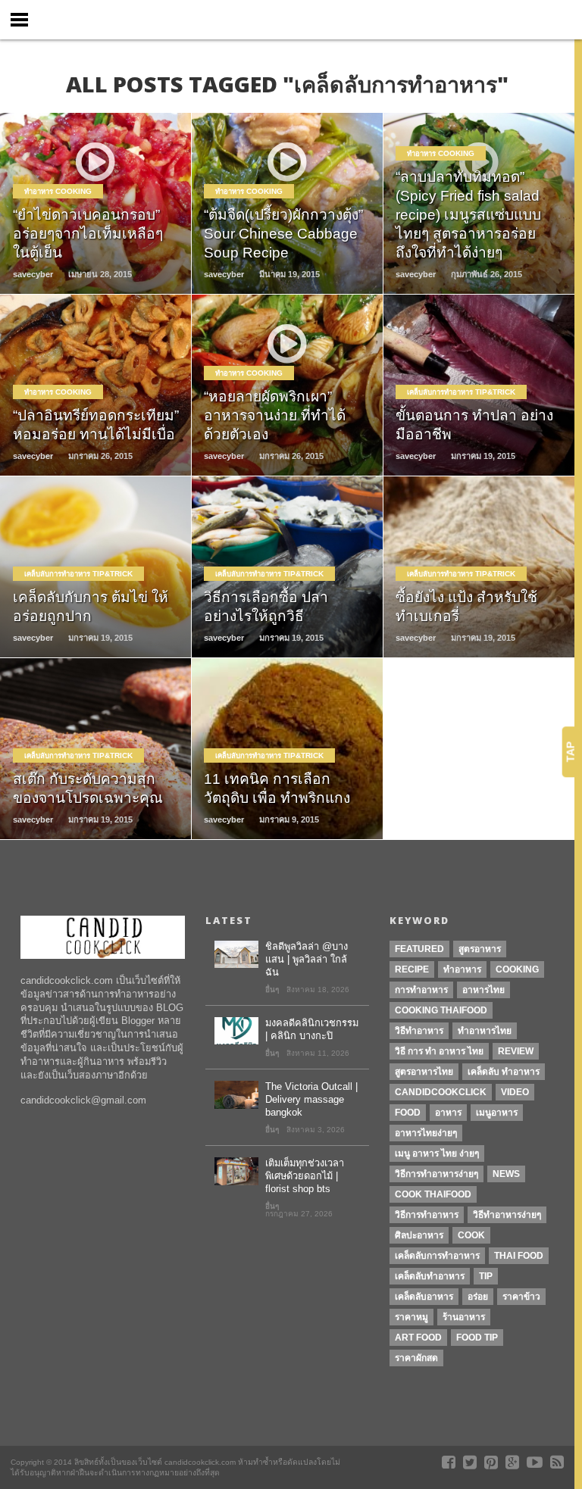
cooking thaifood (441, 1010)
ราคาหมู (411, 1317)
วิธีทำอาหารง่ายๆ (507, 1215)
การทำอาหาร (421, 990)
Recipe (412, 969)
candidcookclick (441, 1092)
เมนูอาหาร (497, 1112)
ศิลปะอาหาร (419, 1235)
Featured (419, 949)
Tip (486, 1276)
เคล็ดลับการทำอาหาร (437, 1255)
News (506, 1174)
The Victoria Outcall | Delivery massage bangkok (311, 1099)
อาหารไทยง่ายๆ (426, 1133)
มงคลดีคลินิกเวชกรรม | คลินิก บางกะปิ (311, 1029)
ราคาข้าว (521, 1296)
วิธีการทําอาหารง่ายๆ (436, 1174)
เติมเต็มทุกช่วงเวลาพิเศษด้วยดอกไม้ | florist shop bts (304, 1175)
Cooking (517, 969)
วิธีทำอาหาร (419, 1030)
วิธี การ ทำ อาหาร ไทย (439, 1051)
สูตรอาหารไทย (424, 1071)
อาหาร (448, 1112)
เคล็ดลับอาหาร (424, 1296)
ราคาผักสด (416, 1358)
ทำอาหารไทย (485, 1030)
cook (471, 1235)
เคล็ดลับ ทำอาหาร (504, 1071)
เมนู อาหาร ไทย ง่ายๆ (437, 1153)
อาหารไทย (483, 990)
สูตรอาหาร (479, 949)
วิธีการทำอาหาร (426, 1215)
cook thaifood (433, 1194)
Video (515, 1092)
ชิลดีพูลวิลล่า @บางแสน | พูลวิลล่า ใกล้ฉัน (306, 959)
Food (408, 1112)
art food (418, 1337)
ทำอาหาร (462, 969)
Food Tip (477, 1337)
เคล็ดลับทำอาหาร (430, 1276)
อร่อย (478, 1296)
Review (516, 1051)
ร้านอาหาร (464, 1317)
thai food (518, 1255)
